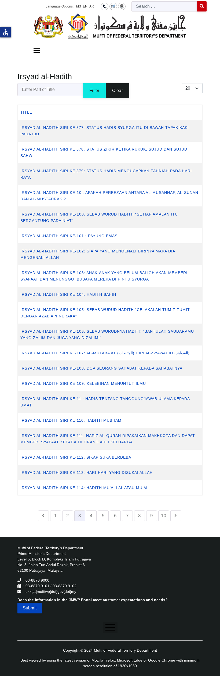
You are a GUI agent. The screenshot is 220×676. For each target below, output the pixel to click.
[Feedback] (113, 6)
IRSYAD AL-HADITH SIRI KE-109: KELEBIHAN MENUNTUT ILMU (83, 383)
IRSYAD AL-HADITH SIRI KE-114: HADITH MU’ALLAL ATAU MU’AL (84, 488)
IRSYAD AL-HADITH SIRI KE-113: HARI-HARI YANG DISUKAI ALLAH (86, 472)
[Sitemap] (122, 6)
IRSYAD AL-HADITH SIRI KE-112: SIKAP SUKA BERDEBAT (77, 457)
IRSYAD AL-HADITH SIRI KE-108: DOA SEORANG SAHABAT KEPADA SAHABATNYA (101, 368)
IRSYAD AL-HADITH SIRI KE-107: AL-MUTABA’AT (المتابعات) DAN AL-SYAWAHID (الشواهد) (105, 353)
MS (78, 6)
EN (85, 6)
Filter (94, 90)
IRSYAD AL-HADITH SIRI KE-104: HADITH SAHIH (68, 294)
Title (26, 112)
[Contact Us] (104, 6)
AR (91, 6)
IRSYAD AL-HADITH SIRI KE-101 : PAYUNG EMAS (69, 236)
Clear (117, 90)
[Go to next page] (175, 515)
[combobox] (164, 6)
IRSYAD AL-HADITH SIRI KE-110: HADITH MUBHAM (71, 420)
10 (163, 515)
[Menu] (37, 50)
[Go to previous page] (43, 515)
